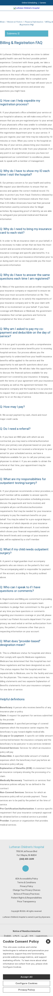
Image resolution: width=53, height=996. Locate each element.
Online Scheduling (29, 3)
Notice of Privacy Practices (26, 894)
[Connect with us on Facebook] (25, 868)
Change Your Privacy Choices (26, 890)
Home (2, 21)
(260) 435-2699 (26, 859)
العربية (24, 936)
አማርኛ (16, 936)
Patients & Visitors (14, 21)
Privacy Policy (26, 886)
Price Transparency (26, 901)
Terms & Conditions (26, 882)
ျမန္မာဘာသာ (41, 936)
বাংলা (31, 936)
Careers (43, 3)
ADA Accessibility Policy (26, 878)
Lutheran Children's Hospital (26, 847)
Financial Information (34, 21)
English (7, 936)
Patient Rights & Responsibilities (26, 898)
